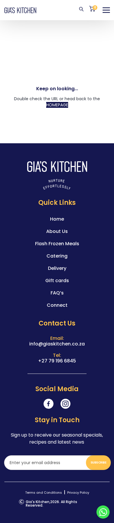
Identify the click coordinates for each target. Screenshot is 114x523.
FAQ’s (57, 292)
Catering (57, 256)
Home (57, 219)
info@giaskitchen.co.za (57, 343)
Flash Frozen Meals (57, 243)
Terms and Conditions (43, 492)
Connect (57, 305)
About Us (57, 231)
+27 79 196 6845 (57, 360)
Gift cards (57, 280)
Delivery (57, 268)
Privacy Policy (78, 492)
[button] (106, 11)
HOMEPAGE (57, 105)
